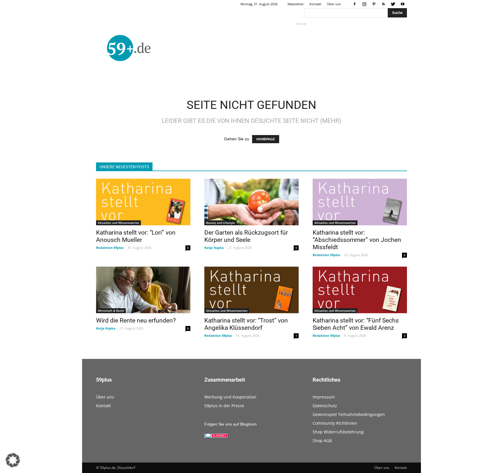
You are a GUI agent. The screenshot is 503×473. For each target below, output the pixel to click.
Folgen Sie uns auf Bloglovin (230, 424)
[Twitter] (393, 4)
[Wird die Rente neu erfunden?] (143, 290)
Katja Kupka (214, 247)
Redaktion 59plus (109, 247)
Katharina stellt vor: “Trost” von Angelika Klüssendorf (246, 324)
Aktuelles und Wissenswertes (118, 223)
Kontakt (315, 4)
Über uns (334, 4)
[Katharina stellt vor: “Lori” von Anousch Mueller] (143, 202)
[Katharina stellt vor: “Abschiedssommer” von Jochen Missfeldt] (360, 202)
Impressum (324, 397)
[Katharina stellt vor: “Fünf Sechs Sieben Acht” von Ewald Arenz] (360, 290)
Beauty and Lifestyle (220, 223)
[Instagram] (364, 4)
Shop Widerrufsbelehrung (338, 432)
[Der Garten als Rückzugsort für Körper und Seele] (251, 202)
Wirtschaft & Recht (111, 311)
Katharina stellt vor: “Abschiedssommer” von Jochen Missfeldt (357, 240)
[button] (13, 460)
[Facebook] (354, 4)
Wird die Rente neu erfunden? (136, 320)
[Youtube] (402, 4)
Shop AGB (322, 440)
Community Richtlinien (335, 423)
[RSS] (383, 4)
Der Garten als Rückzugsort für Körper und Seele (246, 236)
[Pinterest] (373, 4)
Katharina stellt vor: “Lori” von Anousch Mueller (136, 236)
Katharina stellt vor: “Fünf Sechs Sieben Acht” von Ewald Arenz (356, 324)
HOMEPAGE (265, 139)
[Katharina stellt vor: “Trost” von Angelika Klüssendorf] (251, 290)
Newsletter (296, 4)
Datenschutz (325, 405)
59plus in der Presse (224, 405)
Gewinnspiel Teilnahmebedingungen (349, 414)
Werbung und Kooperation (230, 397)
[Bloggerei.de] (216, 436)
